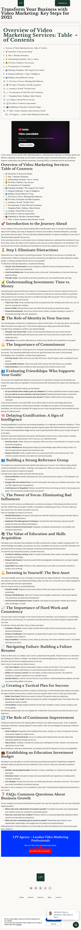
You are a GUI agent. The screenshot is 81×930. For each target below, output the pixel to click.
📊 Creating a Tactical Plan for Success (20, 100)
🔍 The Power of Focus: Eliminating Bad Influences (24, 81)
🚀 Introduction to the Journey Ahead (18, 52)
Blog (49, 897)
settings (18, 925)
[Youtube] (31, 888)
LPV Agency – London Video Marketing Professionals (29, 114)
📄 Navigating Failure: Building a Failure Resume (23, 96)
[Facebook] (40, 888)
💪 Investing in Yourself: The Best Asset (20, 88)
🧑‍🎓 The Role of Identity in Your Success (19, 63)
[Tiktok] (45, 888)
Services (41, 897)
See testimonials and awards (39, 851)
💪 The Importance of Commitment (17, 66)
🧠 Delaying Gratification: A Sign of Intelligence (22, 74)
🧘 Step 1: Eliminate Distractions (17, 55)
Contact (58, 897)
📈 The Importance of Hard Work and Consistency (24, 92)
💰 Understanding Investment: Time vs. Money (22, 59)
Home (22, 897)
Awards (30, 897)
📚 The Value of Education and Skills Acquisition (23, 85)
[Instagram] (49, 888)
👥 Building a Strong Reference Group (19, 77)
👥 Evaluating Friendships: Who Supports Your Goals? (24, 70)
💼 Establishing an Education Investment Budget (23, 107)
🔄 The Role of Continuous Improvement (21, 103)
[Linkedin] (35, 888)
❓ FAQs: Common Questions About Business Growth (25, 111)
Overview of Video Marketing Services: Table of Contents (26, 48)
